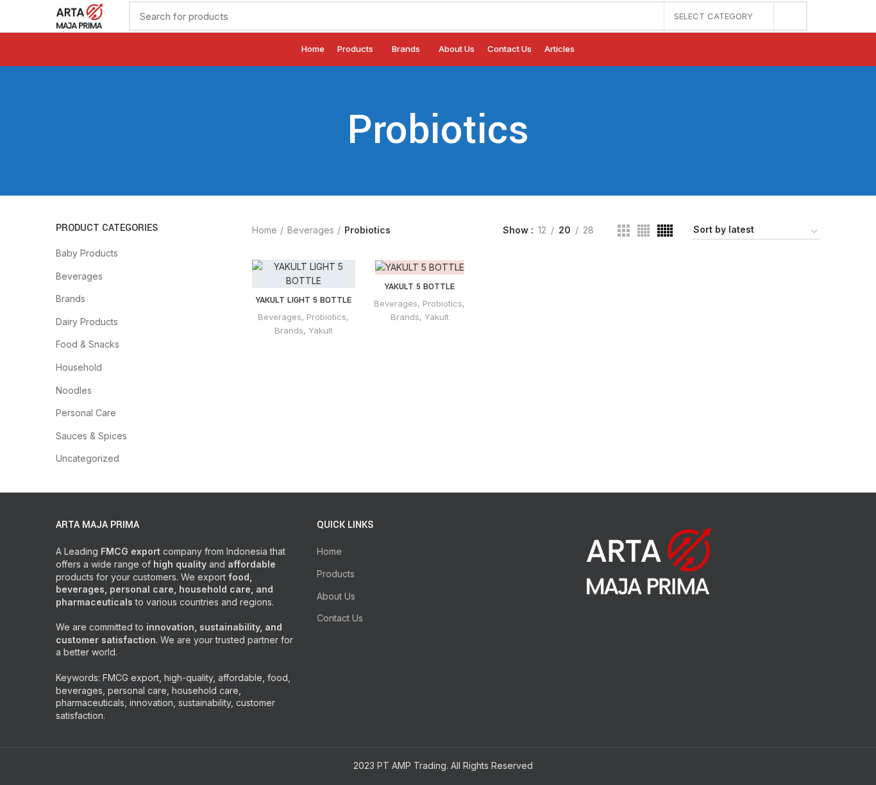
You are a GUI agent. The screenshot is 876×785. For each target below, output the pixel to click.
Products (336, 573)
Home (264, 229)
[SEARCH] (790, 16)
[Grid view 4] (643, 230)
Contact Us (340, 617)
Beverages (79, 276)
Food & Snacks (87, 344)
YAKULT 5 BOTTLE (420, 286)
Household (79, 367)
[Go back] (331, 131)
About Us (336, 596)
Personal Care (86, 412)
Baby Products (87, 253)
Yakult (320, 330)
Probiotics (326, 317)
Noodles (74, 390)
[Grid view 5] (665, 230)
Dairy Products (87, 321)
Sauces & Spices (91, 435)
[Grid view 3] (624, 230)
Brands (70, 298)
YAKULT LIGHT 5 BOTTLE (303, 300)
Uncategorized (87, 458)
